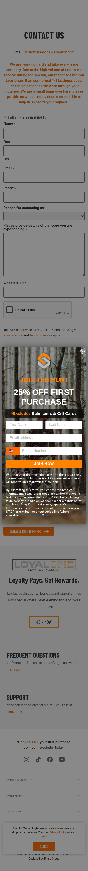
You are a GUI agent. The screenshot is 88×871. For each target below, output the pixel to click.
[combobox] (13, 451)
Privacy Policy (31, 515)
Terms (49, 515)
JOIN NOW (44, 464)
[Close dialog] (82, 351)
